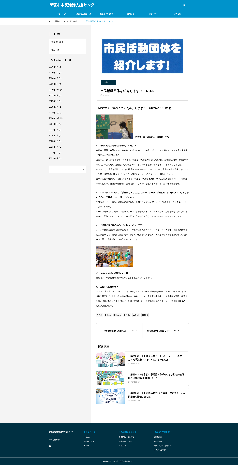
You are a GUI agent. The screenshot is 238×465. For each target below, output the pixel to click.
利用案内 (122, 446)
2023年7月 (54, 147)
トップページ (60, 14)
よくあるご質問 (160, 450)
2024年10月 (54, 118)
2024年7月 (54, 130)
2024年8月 (54, 124)
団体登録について (126, 441)
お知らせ (130, 14)
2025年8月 (54, 95)
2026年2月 (54, 84)
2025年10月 (54, 90)
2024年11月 (54, 113)
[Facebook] (50, 446)
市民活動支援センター (84, 14)
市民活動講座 (57, 42)
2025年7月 (54, 101)
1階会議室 (158, 437)
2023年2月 (54, 153)
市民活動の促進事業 (126, 437)
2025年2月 (54, 107)
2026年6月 (54, 78)
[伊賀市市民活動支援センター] (74, 5)
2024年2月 (54, 135)
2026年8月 (54, 67)
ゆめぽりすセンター (107, 14)
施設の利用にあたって (162, 446)
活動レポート (154, 14)
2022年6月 (54, 158)
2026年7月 (54, 72)
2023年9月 (54, 141)
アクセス (177, 14)
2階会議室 (158, 441)
